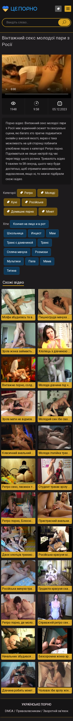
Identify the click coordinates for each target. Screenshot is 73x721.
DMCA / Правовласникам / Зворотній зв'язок (36, 711)
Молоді (49, 193)
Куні (13, 202)
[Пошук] (64, 22)
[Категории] (68, 9)
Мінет (49, 211)
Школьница (15, 233)
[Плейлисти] (58, 9)
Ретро (28, 193)
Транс (45, 242)
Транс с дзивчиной (20, 242)
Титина (11, 270)
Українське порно (36, 704)
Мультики (14, 261)
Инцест (36, 233)
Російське (35, 202)
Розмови (41, 252)
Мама (47, 261)
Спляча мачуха (17, 252)
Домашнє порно (22, 211)
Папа (31, 261)
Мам (52, 233)
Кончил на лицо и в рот (29, 224)
